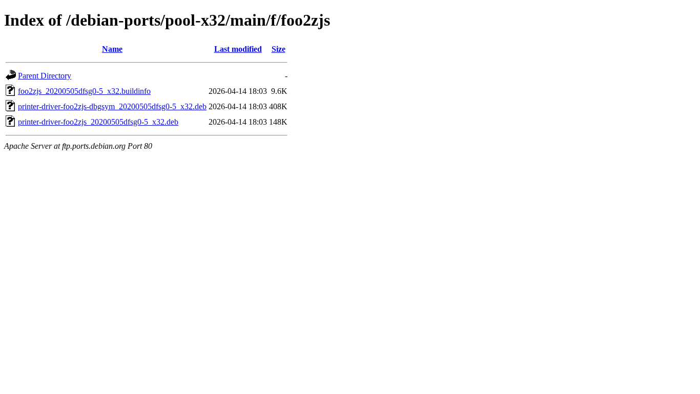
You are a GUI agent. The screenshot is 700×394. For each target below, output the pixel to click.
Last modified (238, 49)
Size (278, 49)
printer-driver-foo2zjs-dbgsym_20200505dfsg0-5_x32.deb (112, 106)
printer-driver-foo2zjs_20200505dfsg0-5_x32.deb (98, 121)
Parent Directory (44, 75)
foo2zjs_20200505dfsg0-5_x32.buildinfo (84, 91)
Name (112, 49)
